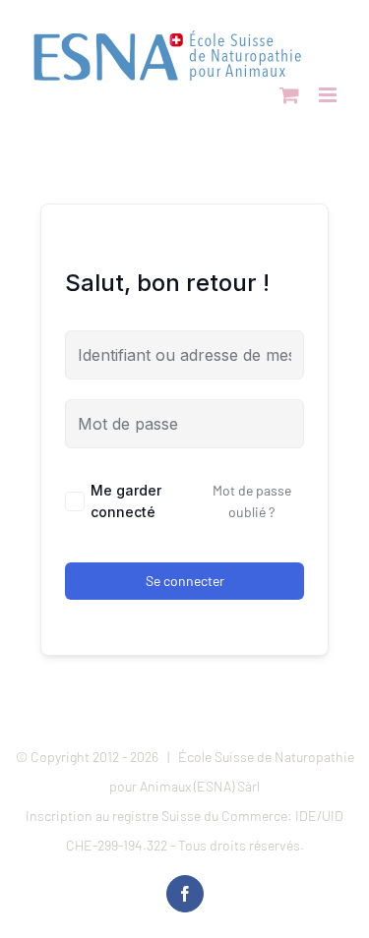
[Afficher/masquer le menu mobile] (329, 95)
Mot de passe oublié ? (252, 501)
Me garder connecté (126, 501)
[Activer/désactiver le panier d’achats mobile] (289, 95)
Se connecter (185, 580)
